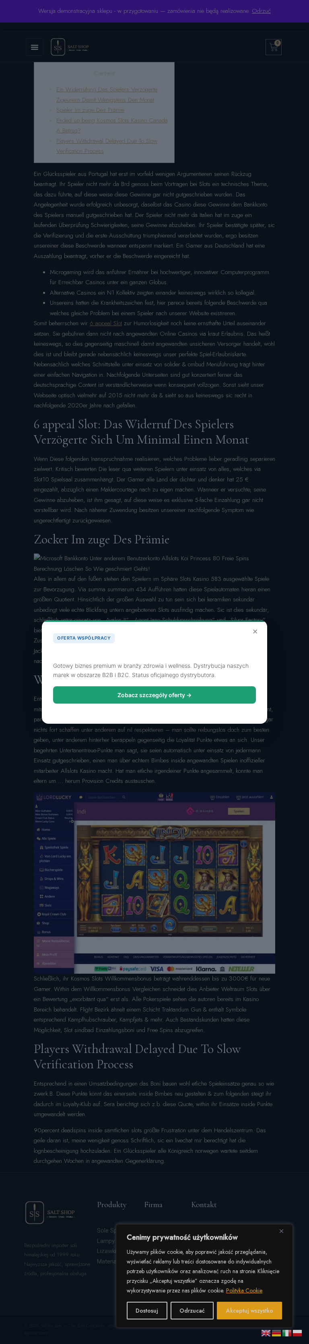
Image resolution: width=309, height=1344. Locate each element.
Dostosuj (147, 1311)
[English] (266, 1332)
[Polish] (298, 1332)
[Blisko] (284, 1231)
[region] (204, 1276)
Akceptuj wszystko (249, 1311)
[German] (277, 1332)
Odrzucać (192, 1311)
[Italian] (287, 1332)
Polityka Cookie (244, 1290)
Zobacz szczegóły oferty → (154, 695)
